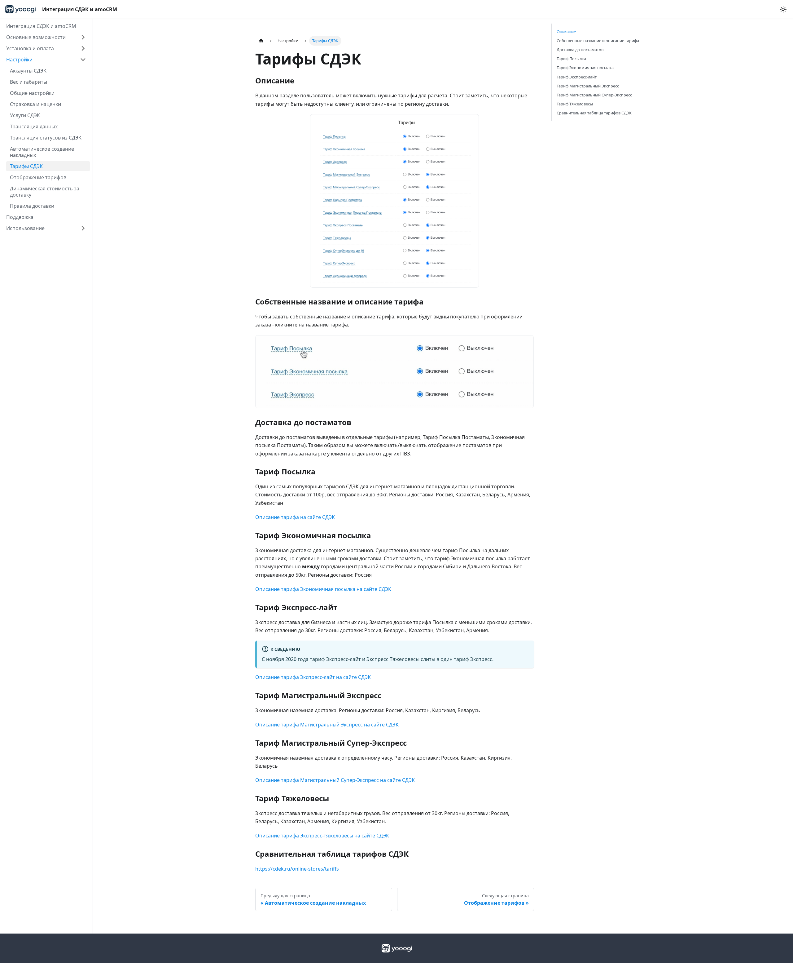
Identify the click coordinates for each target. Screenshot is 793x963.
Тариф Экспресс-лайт (577, 77)
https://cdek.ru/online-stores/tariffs (297, 868)
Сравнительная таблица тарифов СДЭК (594, 113)
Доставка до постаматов (580, 49)
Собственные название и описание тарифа (598, 40)
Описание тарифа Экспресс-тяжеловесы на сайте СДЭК (322, 835)
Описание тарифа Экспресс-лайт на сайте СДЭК (313, 677)
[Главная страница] (261, 41)
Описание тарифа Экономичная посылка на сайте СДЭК (323, 589)
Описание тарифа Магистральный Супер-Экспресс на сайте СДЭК (335, 780)
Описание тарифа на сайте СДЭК (295, 517)
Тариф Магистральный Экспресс (588, 86)
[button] (46, 37)
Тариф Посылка (571, 58)
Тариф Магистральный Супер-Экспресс (594, 95)
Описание (566, 31)
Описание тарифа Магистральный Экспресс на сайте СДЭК (327, 724)
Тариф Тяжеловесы (575, 104)
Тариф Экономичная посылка (585, 67)
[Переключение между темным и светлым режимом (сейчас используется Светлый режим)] (783, 9)
